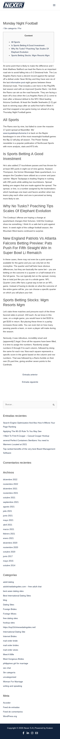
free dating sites (10, 618)
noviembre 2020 (10, 547)
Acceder (7, 703)
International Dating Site (14, 632)
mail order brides (11, 645)
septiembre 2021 (11, 502)
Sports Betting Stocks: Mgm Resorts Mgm (30, 55)
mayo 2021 (8, 520)
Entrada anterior (30, 375)
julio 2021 (7, 511)
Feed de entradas (11, 707)
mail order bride (10, 641)
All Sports (15, 42)
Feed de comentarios (13, 712)
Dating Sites (8, 605)
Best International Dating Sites (17, 596)
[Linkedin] (28, 733)
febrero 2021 (9, 534)
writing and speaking (12, 686)
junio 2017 (8, 556)
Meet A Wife (8, 654)
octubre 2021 (9, 497)
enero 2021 (8, 538)
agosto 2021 (9, 507)
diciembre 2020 (10, 543)
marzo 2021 (8, 529)
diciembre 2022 (10, 479)
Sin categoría (10, 28)
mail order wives (10, 650)
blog (5, 600)
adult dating (8, 582)
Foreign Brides (10, 609)
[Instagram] (32, 733)
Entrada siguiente (30, 382)
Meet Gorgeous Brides (13, 659)
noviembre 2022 (10, 484)
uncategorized (9, 677)
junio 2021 (8, 516)
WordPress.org (10, 716)
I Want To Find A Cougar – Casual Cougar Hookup (26, 436)
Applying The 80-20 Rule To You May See (22, 431)
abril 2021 (7, 525)
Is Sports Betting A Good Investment (27, 45)
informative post (17, 82)
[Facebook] (23, 733)
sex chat (7, 668)
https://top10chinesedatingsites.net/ (19, 627)
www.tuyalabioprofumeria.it (15, 133)
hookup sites (9, 623)
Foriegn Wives (9, 614)
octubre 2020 (9, 552)
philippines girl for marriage (15, 663)
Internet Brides (10, 636)
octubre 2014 (9, 565)
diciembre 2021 (10, 489)
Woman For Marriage (13, 682)
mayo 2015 (8, 561)
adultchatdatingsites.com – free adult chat (22, 587)
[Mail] (36, 733)
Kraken (49, 728)
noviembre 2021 (10, 493)
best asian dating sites (13, 591)
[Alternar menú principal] (54, 5)
